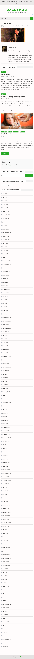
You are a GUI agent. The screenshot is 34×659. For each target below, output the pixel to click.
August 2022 (5, 275)
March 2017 (5, 459)
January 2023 (5, 257)
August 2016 (5, 484)
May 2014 (4, 579)
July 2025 (4, 222)
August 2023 (5, 240)
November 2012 (6, 604)
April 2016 (5, 498)
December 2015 (6, 512)
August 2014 (5, 569)
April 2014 (5, 583)
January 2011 (5, 636)
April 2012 (5, 615)
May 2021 (4, 303)
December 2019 (6, 356)
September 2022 (6, 271)
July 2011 (4, 625)
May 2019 (4, 381)
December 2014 (6, 554)
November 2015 (6, 515)
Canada (20, 1)
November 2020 (6, 321)
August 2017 (5, 441)
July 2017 (4, 445)
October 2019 (5, 363)
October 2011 (5, 622)
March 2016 (5, 501)
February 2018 (6, 427)
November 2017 (6, 438)
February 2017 (6, 462)
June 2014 (5, 576)
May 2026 (4, 201)
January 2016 (5, 508)
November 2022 (6, 264)
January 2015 (5, 551)
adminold (13, 76)
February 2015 (6, 547)
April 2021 (5, 307)
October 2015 (5, 519)
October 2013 (5, 590)
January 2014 (5, 586)
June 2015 (5, 533)
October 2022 (5, 268)
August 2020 (5, 332)
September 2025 (6, 215)
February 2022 (6, 289)
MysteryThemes (20, 657)
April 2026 (5, 204)
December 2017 (6, 434)
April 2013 (5, 597)
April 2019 (5, 385)
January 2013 (5, 600)
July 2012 (4, 611)
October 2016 (5, 477)
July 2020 (4, 335)
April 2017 (5, 455)
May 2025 (4, 225)
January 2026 (5, 211)
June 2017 (5, 448)
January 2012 (5, 618)
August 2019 (5, 370)
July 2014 (4, 572)
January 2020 (5, 353)
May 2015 (4, 537)
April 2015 (5, 540)
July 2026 (4, 197)
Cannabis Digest (17, 10)
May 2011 (4, 629)
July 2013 (4, 593)
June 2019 (5, 377)
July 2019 (4, 374)
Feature (8, 1)
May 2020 (4, 339)
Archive (3, 72)
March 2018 (5, 423)
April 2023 (5, 250)
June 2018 (5, 413)
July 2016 (4, 487)
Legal (31, 1)
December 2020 (6, 317)
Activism (3, 131)
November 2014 (6, 558)
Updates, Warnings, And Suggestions (13, 97)
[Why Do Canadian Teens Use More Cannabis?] (17, 121)
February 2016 (6, 505)
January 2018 (5, 431)
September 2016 (6, 480)
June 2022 (5, 278)
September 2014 (6, 565)
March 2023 (5, 254)
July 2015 (4, 530)
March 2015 (5, 544)
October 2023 (5, 236)
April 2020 (5, 342)
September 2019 (6, 367)
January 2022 (5, 293)
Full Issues (14, 1)
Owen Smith (16, 26)
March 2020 (5, 346)
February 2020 (6, 349)
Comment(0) (25, 26)
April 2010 (5, 646)
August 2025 (5, 218)
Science (26, 1)
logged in (10, 165)
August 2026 (5, 194)
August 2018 (5, 406)
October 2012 (5, 607)
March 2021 (5, 310)
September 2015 (6, 523)
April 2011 (5, 632)
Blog (9, 131)
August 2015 (5, 526)
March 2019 (5, 388)
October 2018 (5, 399)
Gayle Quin (15, 99)
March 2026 (5, 208)
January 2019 (5, 395)
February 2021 (6, 314)
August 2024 (5, 229)
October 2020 (5, 324)
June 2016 (5, 491)
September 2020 (6, 328)
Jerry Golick (13, 136)
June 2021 (5, 300)
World (17, 3)
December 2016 (6, 469)
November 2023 (6, 232)
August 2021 (5, 296)
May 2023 (4, 247)
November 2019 (6, 360)
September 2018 (6, 402)
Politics (22, 131)
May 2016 (4, 494)
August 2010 (5, 643)
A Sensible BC (5, 74)
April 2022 (5, 282)
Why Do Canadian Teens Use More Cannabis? (15, 134)
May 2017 (4, 452)
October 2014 (5, 561)
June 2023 (5, 243)
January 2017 (5, 466)
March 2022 (5, 286)
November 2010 (6, 639)
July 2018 (4, 409)
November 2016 (6, 473)
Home (3, 1)
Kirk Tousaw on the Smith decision (6, 153)
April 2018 (5, 420)
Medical (16, 131)
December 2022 (6, 261)
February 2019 (6, 392)
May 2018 (4, 416)
